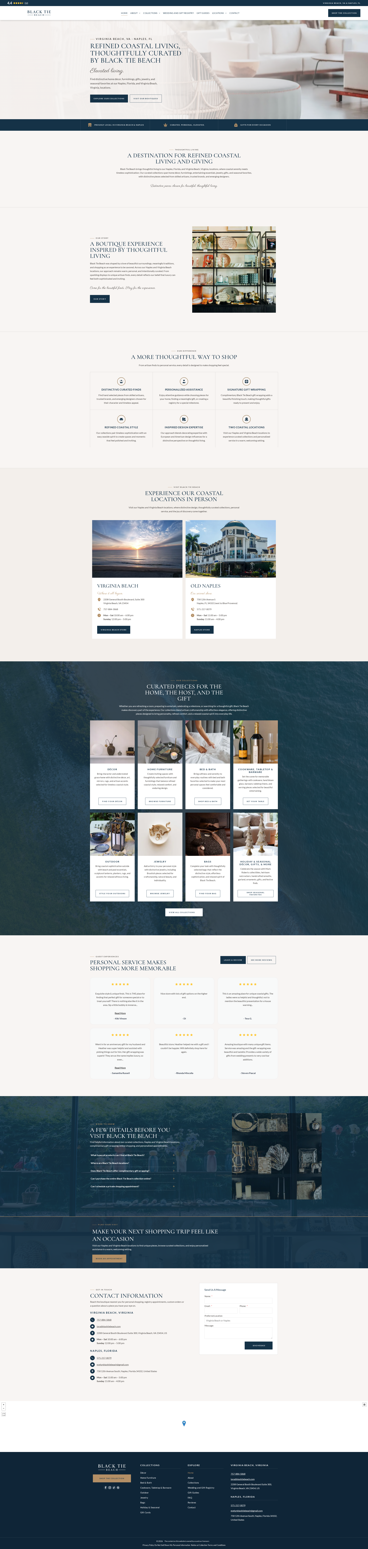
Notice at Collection (199, 1545)
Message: (209, 1325)
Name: (208, 1296)
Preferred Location (213, 1315)
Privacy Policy (148, 1545)
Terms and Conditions (217, 1545)
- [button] (3, 1408)
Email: (207, 1306)
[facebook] (106, 1488)
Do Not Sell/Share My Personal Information (172, 1545)
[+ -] (184, 1426)
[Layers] (364, 1404)
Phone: (243, 1306)
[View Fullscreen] (3, 1414)
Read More (120, 1013)
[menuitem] (124, 13)
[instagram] (110, 1488)
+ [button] (3, 1404)
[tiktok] (114, 1488)
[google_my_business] (118, 1488)
